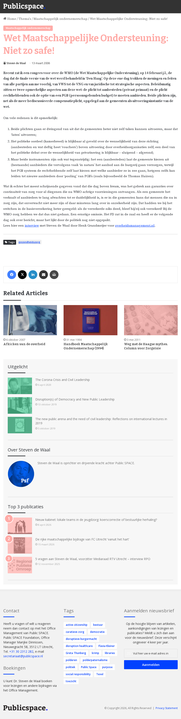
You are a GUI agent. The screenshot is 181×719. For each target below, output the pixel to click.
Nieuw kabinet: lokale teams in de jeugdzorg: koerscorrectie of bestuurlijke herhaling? (96, 520)
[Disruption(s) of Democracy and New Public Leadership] (20, 405)
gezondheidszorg (29, 242)
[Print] (54, 274)
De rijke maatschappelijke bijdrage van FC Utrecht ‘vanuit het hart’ (82, 539)
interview (32, 226)
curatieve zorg (75, 632)
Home (11, 19)
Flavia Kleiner (106, 646)
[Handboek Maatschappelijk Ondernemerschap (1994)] (90, 320)
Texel (99, 674)
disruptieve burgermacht (81, 639)
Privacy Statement (167, 708)
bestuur (98, 625)
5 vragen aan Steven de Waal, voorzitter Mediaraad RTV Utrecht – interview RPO (92, 559)
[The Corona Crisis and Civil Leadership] (20, 386)
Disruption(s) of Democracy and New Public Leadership (75, 399)
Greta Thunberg (76, 653)
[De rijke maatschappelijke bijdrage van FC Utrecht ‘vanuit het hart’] (20, 545)
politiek (70, 667)
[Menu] (175, 4)
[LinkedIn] (32, 274)
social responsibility (78, 674)
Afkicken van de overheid (24, 344)
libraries (110, 653)
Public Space (88, 667)
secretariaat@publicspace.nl (23, 656)
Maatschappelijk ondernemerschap (60, 19)
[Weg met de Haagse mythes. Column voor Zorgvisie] (151, 320)
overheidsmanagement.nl (135, 226)
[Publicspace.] (24, 6)
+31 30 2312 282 (21, 651)
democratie (97, 632)
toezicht (71, 681)
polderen (71, 660)
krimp (95, 653)
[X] (22, 274)
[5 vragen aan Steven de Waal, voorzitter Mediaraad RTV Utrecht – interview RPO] (20, 565)
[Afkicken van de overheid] (30, 320)
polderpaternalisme (95, 660)
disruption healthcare (79, 646)
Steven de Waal (16, 63)
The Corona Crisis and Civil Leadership (62, 380)
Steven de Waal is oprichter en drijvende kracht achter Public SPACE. (86, 463)
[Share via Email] (43, 274)
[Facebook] (11, 274)
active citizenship (76, 625)
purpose (107, 667)
